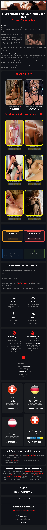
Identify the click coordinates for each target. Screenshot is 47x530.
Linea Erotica (40, 473)
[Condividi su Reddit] (27, 506)
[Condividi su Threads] (20, 506)
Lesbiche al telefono (17, 476)
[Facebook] (15, 492)
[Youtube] (22, 492)
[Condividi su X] (22, 506)
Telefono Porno (16, 454)
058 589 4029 (35, 442)
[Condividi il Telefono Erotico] (14, 506)
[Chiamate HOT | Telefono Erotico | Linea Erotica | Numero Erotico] (2, 2)
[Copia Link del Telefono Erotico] (33, 506)
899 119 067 (22, 49)
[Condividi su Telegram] (29, 506)
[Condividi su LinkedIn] (25, 506)
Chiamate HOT (24, 454)
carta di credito (22, 474)
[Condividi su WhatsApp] (31, 506)
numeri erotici (29, 282)
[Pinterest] (31, 492)
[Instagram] (19, 492)
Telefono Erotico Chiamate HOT (32, 471)
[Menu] (45, 1)
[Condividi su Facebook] (16, 506)
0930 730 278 (13, 442)
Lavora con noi (32, 510)
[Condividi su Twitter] (18, 506)
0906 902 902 (13, 409)
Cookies (21, 512)
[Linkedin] (28, 492)
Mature (5, 476)
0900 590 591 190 (36, 409)
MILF (35, 474)
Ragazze (32, 474)
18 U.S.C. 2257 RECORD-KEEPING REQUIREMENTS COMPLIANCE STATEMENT (23, 521)
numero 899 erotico (11, 474)
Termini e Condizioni (23, 510)
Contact (26, 512)
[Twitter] (25, 492)
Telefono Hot (13, 460)
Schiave (9, 476)
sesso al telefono (22, 283)
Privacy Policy (15, 510)
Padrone (39, 474)
